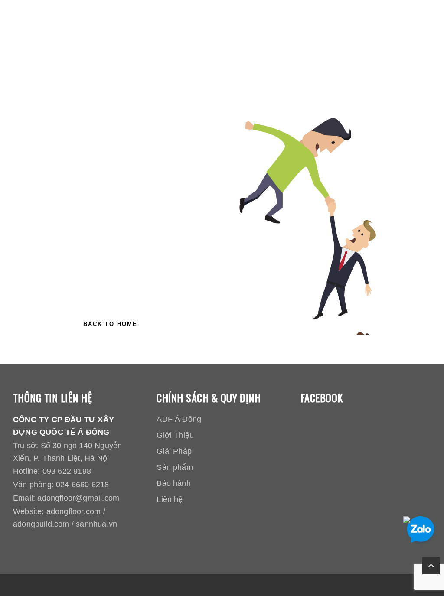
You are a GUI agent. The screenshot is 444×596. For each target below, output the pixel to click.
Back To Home (110, 324)
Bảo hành (174, 483)
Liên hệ (170, 499)
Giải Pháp (174, 451)
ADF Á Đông (179, 419)
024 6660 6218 (82, 484)
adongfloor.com (73, 511)
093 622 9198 (66, 471)
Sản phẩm (175, 467)
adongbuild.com (41, 524)
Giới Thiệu (175, 435)
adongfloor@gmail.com (78, 498)
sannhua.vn (96, 524)
